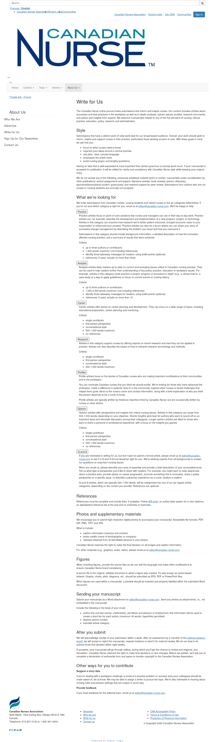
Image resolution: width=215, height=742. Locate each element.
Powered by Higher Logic (108, 740)
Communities (69, 11)
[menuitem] (32, 11)
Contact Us (11, 145)
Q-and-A (82, 451)
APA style (153, 501)
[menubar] (153, 14)
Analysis (82, 263)
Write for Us (11, 132)
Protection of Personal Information (168, 718)
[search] (202, 3)
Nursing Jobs (55, 11)
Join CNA (170, 14)
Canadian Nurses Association (32, 11)
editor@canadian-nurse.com (153, 206)
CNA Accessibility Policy (163, 711)
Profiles (82, 372)
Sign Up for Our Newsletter (21, 138)
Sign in (199, 14)
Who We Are (12, 119)
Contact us (89, 721)
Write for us (89, 718)
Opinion (82, 408)
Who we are (89, 714)
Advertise (10, 125)
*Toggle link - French (20, 97)
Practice (82, 211)
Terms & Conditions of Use (164, 714)
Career (81, 303)
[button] (29, 87)
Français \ (20, 8)
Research (83, 339)
